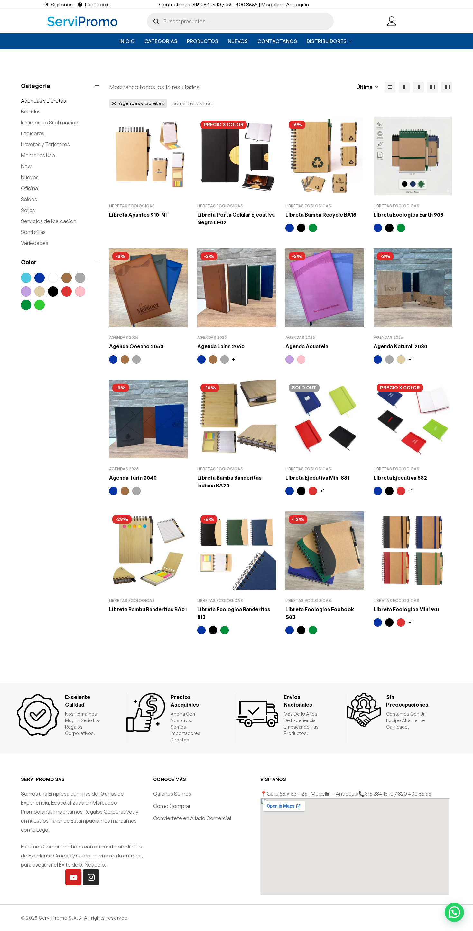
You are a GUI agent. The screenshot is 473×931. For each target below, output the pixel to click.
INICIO (127, 41)
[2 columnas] (404, 87)
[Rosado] (80, 291)
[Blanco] (53, 278)
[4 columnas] (432, 87)
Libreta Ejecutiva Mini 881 (317, 478)
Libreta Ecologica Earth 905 (408, 214)
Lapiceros (32, 133)
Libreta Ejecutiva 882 (400, 478)
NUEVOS (238, 41)
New (26, 166)
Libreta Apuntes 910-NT (139, 214)
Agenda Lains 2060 (221, 346)
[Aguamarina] (26, 278)
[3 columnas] (418, 87)
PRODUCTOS (202, 41)
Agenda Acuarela (306, 346)
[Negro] (53, 291)
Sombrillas (33, 232)
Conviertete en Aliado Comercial (192, 818)
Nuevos (30, 177)
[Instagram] (91, 877)
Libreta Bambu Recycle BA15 (320, 214)
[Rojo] (66, 291)
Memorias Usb (38, 155)
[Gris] (80, 278)
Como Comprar (171, 806)
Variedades (34, 243)
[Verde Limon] (39, 305)
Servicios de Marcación (48, 221)
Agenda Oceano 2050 (136, 346)
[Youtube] (73, 877)
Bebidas (31, 111)
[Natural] (39, 291)
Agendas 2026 (124, 337)
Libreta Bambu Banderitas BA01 (148, 609)
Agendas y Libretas (43, 100)
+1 (234, 359)
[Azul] (39, 278)
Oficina (29, 188)
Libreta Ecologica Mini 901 (406, 609)
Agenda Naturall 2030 (400, 346)
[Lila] (26, 291)
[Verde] (26, 305)
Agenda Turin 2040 (133, 478)
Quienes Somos (172, 793)
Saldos (29, 199)
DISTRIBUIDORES (327, 41)
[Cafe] (66, 278)
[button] (454, 912)
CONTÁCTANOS (277, 41)
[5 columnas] (446, 87)
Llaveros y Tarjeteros (45, 144)
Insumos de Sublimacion (49, 122)
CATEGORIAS (160, 41)
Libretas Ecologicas (132, 205)
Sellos (28, 210)
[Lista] (390, 87)
